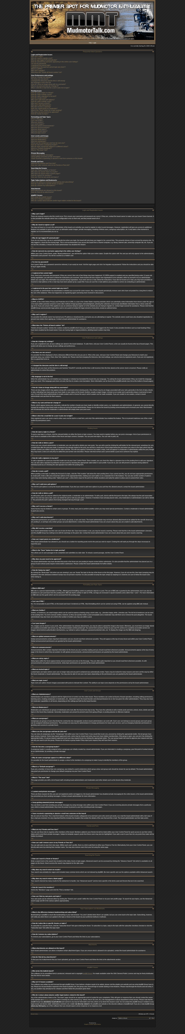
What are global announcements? (42, 126)
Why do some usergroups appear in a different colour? (49, 146)
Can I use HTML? (37, 120)
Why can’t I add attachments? (41, 105)
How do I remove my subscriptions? (43, 185)
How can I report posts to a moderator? (44, 108)
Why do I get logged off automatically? (44, 60)
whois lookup (49, 1000)
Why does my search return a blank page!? (45, 173)
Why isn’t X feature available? (41, 199)
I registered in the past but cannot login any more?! (48, 67)
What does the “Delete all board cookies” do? (46, 72)
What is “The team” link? (39, 150)
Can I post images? (37, 124)
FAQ (90, 43)
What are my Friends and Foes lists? (43, 163)
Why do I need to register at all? (42, 58)
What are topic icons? (38, 133)
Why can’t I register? (38, 70)
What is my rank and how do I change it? (45, 86)
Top (32, 220)
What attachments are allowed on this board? (46, 190)
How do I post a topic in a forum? (42, 93)
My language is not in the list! (41, 82)
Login (94, 43)
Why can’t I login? (37, 56)
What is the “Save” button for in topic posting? (46, 110)
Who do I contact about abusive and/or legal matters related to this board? (56, 200)
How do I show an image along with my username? (48, 84)
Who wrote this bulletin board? (41, 197)
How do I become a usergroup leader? (44, 145)
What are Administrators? (39, 138)
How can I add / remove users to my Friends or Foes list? (50, 165)
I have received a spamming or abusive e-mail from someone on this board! (56, 158)
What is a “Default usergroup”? (41, 148)
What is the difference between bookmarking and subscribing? (52, 182)
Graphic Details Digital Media (92, 1024)
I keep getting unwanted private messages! (45, 157)
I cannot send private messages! (42, 155)
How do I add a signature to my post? (43, 96)
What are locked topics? (39, 131)
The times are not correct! (39, 79)
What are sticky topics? (39, 129)
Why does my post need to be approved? (45, 112)
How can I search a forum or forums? (43, 170)
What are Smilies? (37, 122)
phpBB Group (87, 973)
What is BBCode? (37, 119)
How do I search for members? (41, 175)
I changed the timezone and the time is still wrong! (48, 81)
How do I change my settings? (41, 77)
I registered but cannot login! (40, 65)
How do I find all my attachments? (42, 192)
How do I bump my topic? (39, 114)
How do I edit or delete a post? (41, 94)
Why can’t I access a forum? (40, 103)
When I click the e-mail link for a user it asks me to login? (50, 88)
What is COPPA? (37, 69)
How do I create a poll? (39, 98)
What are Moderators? (38, 139)
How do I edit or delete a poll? (41, 101)
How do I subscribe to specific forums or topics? (47, 184)
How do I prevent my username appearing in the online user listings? (54, 62)
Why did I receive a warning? (41, 107)
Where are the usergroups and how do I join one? (48, 143)
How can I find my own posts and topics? (45, 177)
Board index (34, 1014)
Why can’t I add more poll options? (43, 100)
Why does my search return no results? (44, 172)
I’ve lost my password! (38, 63)
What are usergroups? (38, 141)
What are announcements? (40, 127)
